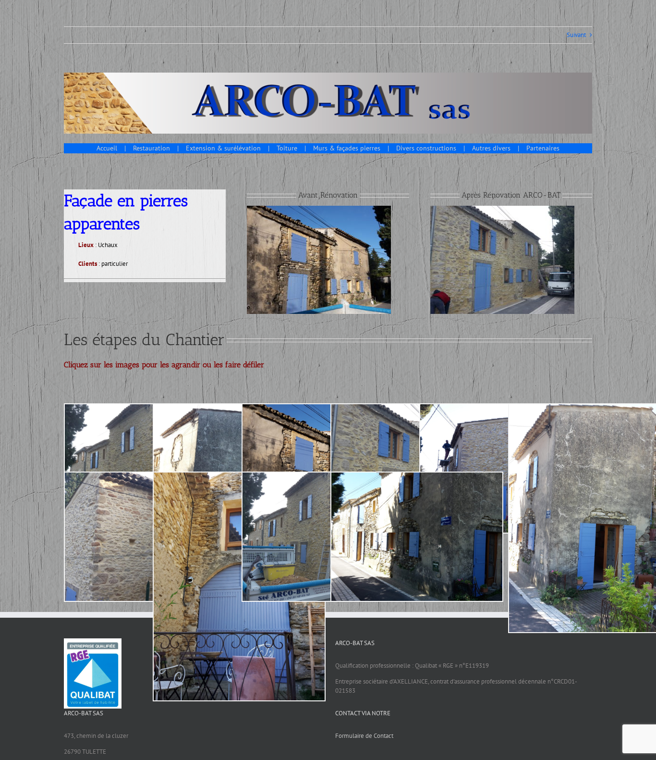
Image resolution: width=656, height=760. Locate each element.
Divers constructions (426, 148)
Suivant (576, 35)
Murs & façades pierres (346, 148)
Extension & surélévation (223, 148)
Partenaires (542, 148)
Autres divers (491, 148)
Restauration (151, 148)
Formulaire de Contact (364, 736)
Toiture (287, 148)
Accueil (107, 148)
